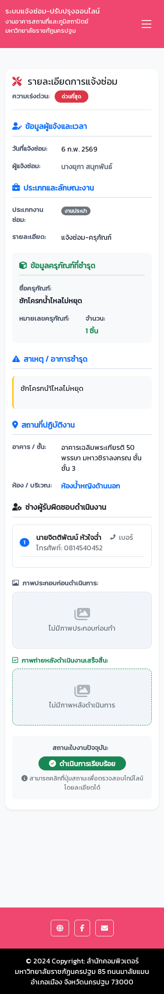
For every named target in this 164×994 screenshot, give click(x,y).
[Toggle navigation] (146, 24)
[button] (60, 928)
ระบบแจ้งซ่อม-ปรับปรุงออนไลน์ (52, 20)
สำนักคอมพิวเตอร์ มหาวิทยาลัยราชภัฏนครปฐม (77, 966)
